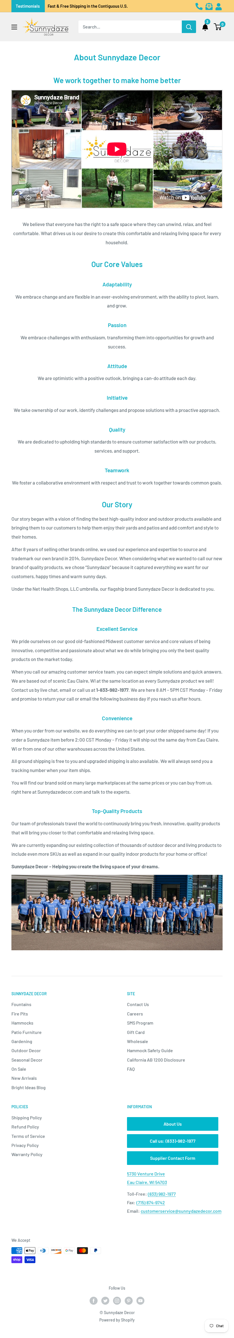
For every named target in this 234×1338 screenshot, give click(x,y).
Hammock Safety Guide (150, 1050)
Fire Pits (19, 1013)
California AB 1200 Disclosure (156, 1059)
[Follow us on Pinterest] (129, 1300)
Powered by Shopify (117, 1320)
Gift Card (136, 1032)
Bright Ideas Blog (28, 1087)
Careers (135, 1013)
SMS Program (140, 1022)
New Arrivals (24, 1078)
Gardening (21, 1041)
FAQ (131, 1069)
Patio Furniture (26, 1032)
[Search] (189, 26)
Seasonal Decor (27, 1059)
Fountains (21, 1004)
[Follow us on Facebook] (94, 1300)
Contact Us (138, 1004)
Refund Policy (25, 1126)
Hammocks (22, 1022)
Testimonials (28, 6)
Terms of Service (28, 1136)
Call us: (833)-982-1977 (172, 1141)
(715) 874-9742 (150, 1202)
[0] (217, 26)
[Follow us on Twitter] (105, 1300)
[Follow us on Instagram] (117, 1300)
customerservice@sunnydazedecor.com (181, 1211)
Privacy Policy (25, 1145)
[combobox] (130, 26)
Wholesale (137, 1041)
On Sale (18, 1069)
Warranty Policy (27, 1154)
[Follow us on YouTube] (140, 1300)
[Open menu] (14, 27)
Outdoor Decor (26, 1050)
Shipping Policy (26, 1117)
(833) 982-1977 (162, 1194)
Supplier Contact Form (172, 1158)
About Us (173, 1123)
